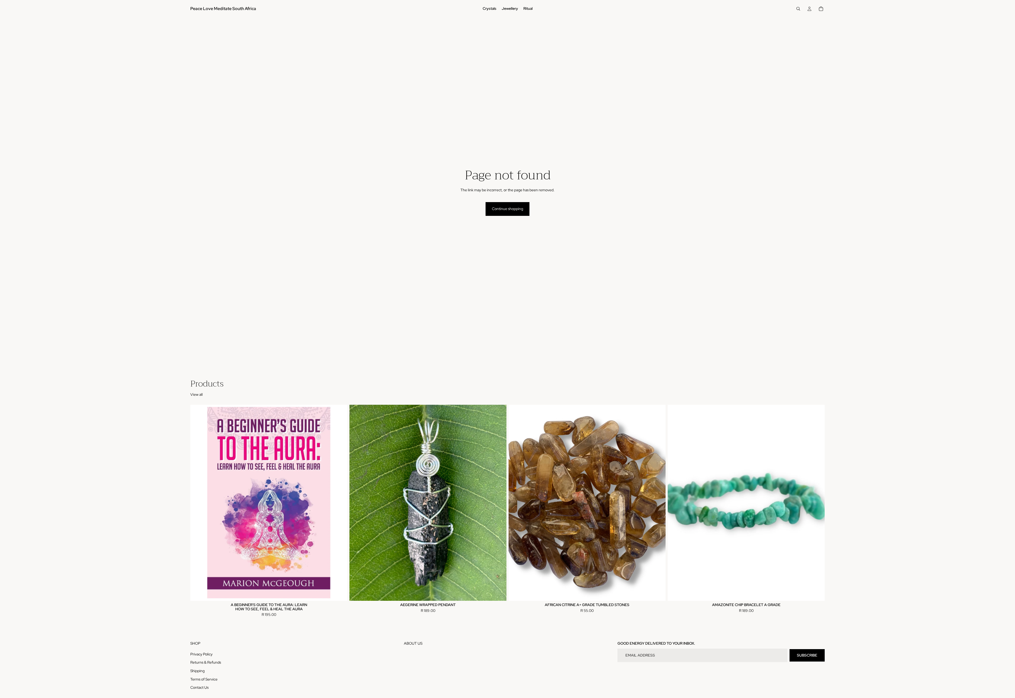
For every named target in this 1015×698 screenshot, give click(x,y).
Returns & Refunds (205, 662)
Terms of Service (204, 679)
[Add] (339, 592)
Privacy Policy (201, 654)
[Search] (798, 9)
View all (196, 394)
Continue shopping (507, 208)
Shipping (197, 670)
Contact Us (199, 687)
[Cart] (821, 9)
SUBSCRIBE (807, 655)
